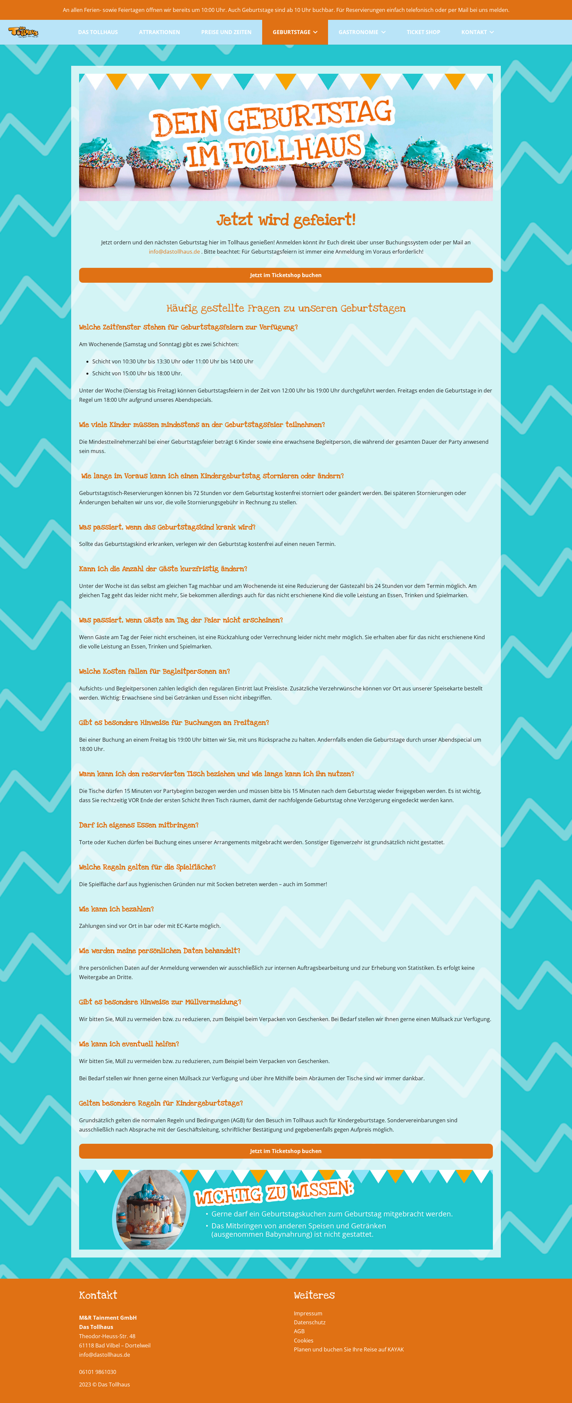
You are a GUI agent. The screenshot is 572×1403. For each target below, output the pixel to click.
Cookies (303, 1340)
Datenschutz (310, 1322)
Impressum (308, 1313)
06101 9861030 (97, 1372)
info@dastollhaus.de (174, 251)
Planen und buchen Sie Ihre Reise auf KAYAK (349, 1349)
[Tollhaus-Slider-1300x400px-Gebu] (286, 137)
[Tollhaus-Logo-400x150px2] (23, 32)
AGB (299, 1331)
